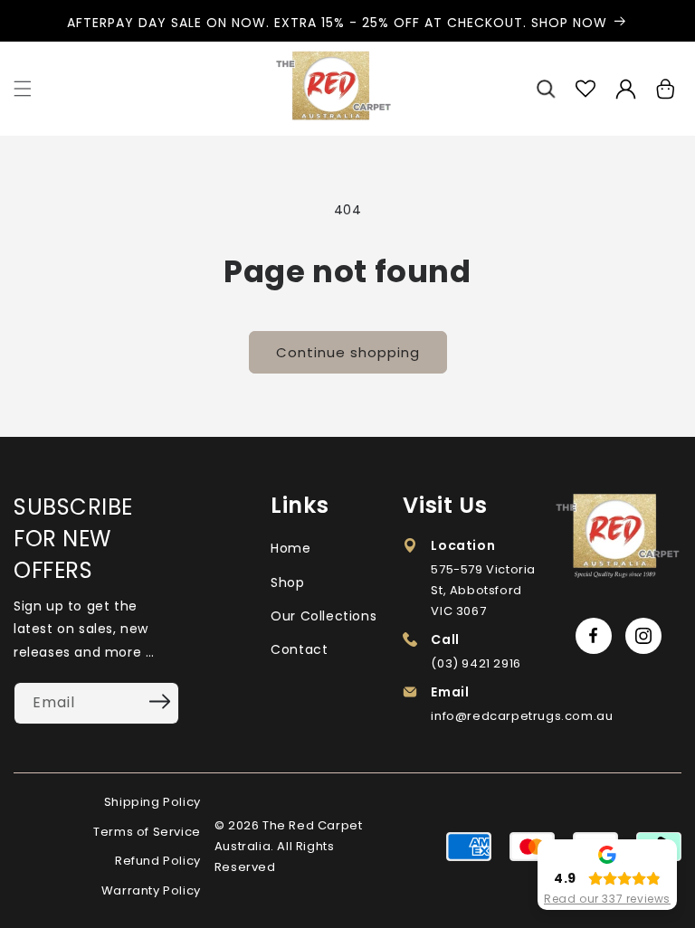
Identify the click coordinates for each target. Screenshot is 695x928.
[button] (23, 89)
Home (290, 548)
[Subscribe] (159, 702)
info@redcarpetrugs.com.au (522, 715)
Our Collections (323, 616)
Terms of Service (147, 831)
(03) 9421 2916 (475, 663)
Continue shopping (348, 352)
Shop (287, 582)
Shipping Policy (152, 801)
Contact (299, 649)
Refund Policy (158, 860)
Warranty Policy (151, 890)
